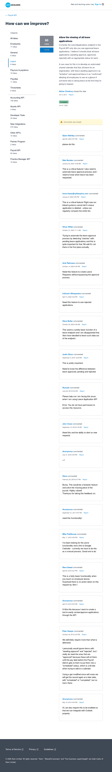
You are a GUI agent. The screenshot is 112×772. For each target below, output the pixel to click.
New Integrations (17, 123)
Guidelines (49, 749)
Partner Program (17, 141)
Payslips (14, 78)
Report (81, 139)
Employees (15, 43)
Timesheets (15, 87)
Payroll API (15, 150)
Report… (72, 94)
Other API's (15, 132)
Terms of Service (13, 749)
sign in (98, 4)
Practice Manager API (20, 158)
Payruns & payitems (19, 70)
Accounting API (17, 97)
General (13, 52)
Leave (13, 61)
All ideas (14, 38)
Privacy (32, 749)
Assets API (15, 106)
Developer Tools (17, 115)
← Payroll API (11, 15)
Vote (46, 50)
